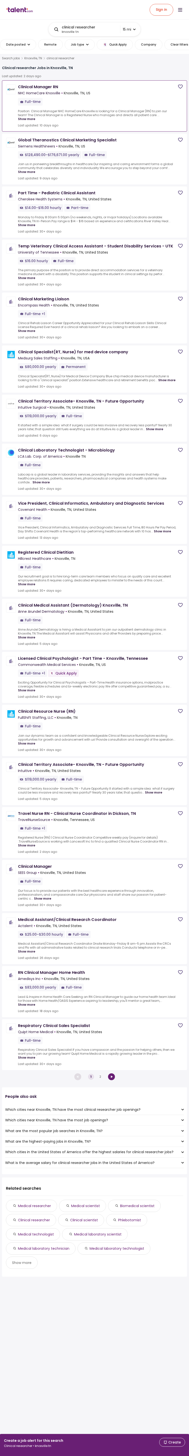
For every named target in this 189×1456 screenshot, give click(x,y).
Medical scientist (85, 1205)
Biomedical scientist (137, 1205)
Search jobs (11, 58)
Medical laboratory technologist (117, 1248)
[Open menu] (180, 10)
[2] (111, 1076)
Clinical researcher (34, 1220)
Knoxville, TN (33, 58)
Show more (26, 119)
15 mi (127, 29)
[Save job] (180, 87)
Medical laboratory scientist (98, 1234)
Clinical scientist (84, 1220)
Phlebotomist (129, 1220)
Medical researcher (34, 1205)
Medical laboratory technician (43, 1248)
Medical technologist (36, 1234)
